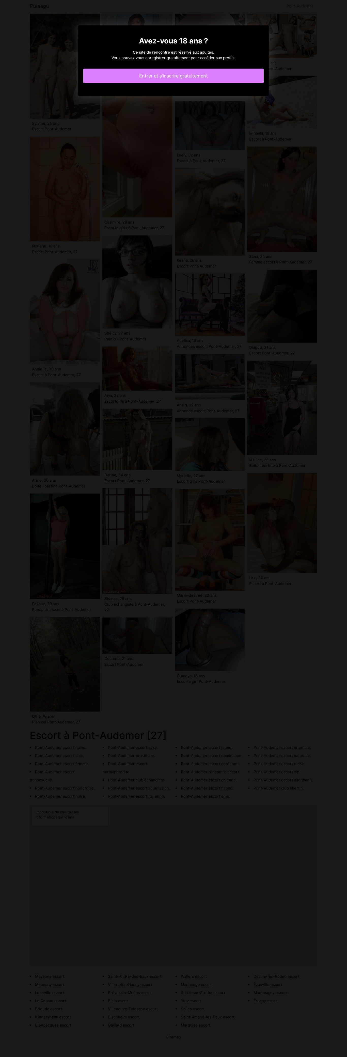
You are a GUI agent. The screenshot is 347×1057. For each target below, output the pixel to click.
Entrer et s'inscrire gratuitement (173, 75)
